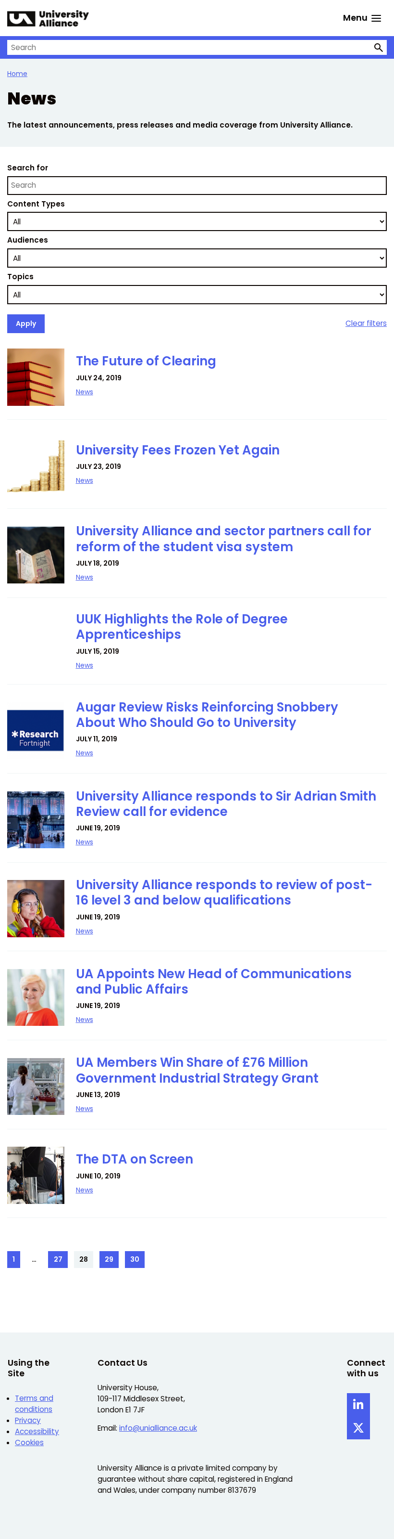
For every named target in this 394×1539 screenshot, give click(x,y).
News (84, 392)
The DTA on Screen (134, 1159)
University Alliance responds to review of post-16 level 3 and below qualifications (224, 892)
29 (112, 1261)
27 (60, 1261)
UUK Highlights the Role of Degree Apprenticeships (182, 626)
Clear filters (366, 323)
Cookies (29, 1442)
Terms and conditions (34, 1403)
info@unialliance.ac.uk (158, 1428)
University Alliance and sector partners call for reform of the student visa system (223, 538)
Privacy (28, 1420)
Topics (20, 277)
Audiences (27, 240)
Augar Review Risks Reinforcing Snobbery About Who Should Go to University (207, 714)
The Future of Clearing (146, 361)
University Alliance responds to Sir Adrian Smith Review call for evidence (226, 804)
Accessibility (37, 1431)
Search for (27, 168)
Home (17, 73)
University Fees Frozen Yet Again (178, 450)
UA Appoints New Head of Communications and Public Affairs (214, 981)
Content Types (36, 204)
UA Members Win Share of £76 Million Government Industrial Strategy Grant (197, 1070)
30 (137, 1261)
